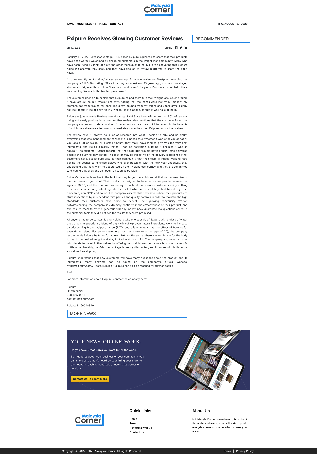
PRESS (103, 23)
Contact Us (137, 432)
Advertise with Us (141, 427)
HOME (70, 23)
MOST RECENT (86, 23)
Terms (227, 451)
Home (133, 418)
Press (133, 423)
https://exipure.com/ (79, 265)
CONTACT (116, 23)
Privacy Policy (245, 451)
